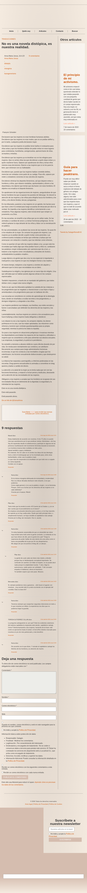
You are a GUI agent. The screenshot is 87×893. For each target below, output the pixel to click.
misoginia (8, 68)
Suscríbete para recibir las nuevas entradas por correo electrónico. (37, 413)
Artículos (42, 31)
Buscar (75, 31)
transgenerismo (10, 73)
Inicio (11, 31)
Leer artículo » (69, 123)
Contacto (59, 31)
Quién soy (26, 31)
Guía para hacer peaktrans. (71, 170)
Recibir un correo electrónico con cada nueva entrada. (24, 772)
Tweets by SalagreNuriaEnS (71, 232)
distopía (7, 63)
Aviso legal (28, 804)
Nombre (5, 697)
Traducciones (9, 39)
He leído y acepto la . (19, 730)
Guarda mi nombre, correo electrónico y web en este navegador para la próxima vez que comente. (28, 725)
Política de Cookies (55, 804)
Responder (11, 467)
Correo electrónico (9, 706)
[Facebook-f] (81, 2)
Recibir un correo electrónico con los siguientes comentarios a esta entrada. (27, 768)
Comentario (7, 670)
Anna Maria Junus (11, 58)
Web (3, 714)
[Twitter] (84, 2)
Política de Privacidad (27, 730)
